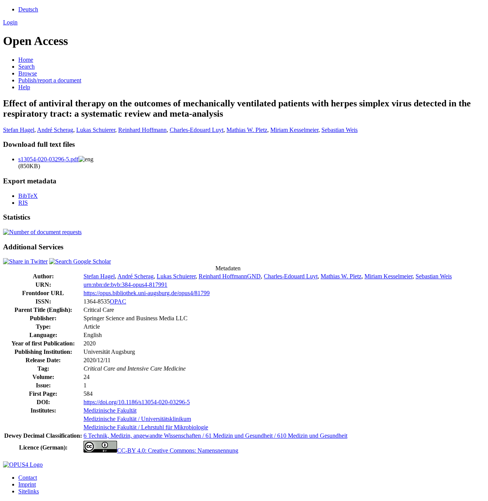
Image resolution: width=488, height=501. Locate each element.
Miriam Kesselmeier (294, 130)
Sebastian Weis (339, 130)
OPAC (118, 301)
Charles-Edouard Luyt (196, 130)
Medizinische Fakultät (109, 410)
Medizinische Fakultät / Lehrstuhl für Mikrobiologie (145, 427)
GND (254, 276)
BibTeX (28, 196)
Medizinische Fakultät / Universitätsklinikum (137, 419)
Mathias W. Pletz (246, 130)
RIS (23, 202)
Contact (27, 477)
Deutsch (28, 9)
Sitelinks (28, 491)
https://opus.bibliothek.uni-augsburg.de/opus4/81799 (146, 293)
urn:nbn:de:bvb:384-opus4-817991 (125, 284)
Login (10, 22)
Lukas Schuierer (95, 130)
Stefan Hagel (18, 130)
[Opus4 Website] (23, 464)
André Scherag (55, 130)
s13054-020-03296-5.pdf (48, 159)
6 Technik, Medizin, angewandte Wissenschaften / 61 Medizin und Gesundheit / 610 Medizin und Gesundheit (215, 435)
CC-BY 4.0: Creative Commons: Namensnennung (177, 450)
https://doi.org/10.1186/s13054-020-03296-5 (136, 402)
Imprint (27, 484)
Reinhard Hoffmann (142, 130)
